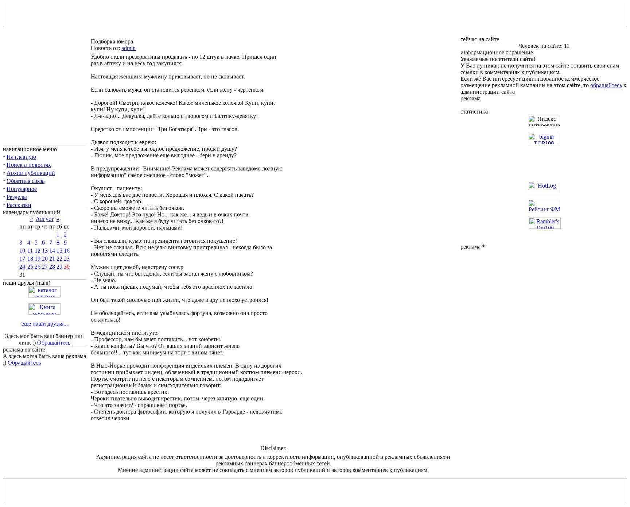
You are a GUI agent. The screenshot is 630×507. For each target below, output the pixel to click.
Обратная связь (25, 181)
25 (30, 267)
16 (67, 250)
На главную (21, 157)
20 (45, 259)
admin (128, 48)
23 (67, 259)
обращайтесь (606, 85)
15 (59, 250)
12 (37, 250)
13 (45, 250)
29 (59, 267)
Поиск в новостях (29, 165)
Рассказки (19, 205)
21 (52, 259)
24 (22, 267)
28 (52, 267)
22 (59, 259)
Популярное (22, 189)
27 (45, 267)
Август (45, 219)
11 (30, 250)
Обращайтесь (53, 342)
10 (22, 250)
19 (37, 259)
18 (30, 259)
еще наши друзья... (45, 323)
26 (37, 267)
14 (52, 250)
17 (22, 259)
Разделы (17, 197)
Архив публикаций (31, 173)
